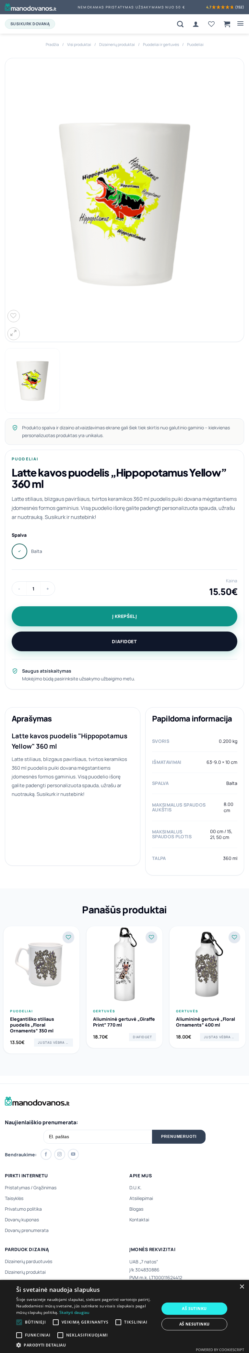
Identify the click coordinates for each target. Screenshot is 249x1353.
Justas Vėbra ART (55, 1042)
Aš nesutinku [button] (194, 1324)
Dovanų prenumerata (27, 1230)
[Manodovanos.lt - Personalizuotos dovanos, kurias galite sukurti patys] (30, 7)
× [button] (241, 1286)
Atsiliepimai (141, 1198)
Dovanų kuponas (22, 1219)
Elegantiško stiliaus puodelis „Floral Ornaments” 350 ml (32, 1025)
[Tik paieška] (180, 24)
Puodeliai (195, 44)
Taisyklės (14, 1198)
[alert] (124, 1316)
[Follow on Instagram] (59, 1154)
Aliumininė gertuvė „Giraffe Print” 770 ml (124, 1022)
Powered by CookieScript (220, 1349)
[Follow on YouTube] (73, 1154)
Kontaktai (139, 1219)
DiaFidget (124, 641)
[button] (227, 24)
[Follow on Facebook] (46, 1154)
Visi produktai (79, 44)
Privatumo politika (23, 1209)
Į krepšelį (124, 616)
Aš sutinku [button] (194, 1308)
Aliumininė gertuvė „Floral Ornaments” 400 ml (205, 1022)
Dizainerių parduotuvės (28, 1261)
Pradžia (52, 44)
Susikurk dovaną (30, 24)
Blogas (136, 1209)
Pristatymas (17, 1187)
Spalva (19, 535)
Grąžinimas (44, 1187)
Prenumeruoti (179, 1136)
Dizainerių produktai (117, 44)
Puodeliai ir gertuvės (161, 44)
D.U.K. (135, 1187)
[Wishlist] (211, 24)
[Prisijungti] (196, 24)
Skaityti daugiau (74, 1312)
